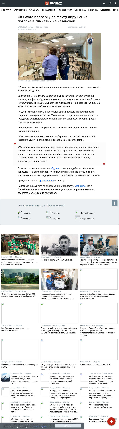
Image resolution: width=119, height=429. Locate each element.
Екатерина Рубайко (76, 27)
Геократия (6, 9)
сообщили (79, 186)
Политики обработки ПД (42, 427)
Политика (93, 9)
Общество (105, 9)
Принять (68, 426)
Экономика (80, 9)
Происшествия (65, 9)
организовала (46, 180)
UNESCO (34, 9)
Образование (20, 9)
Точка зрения (48, 9)
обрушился (57, 168)
